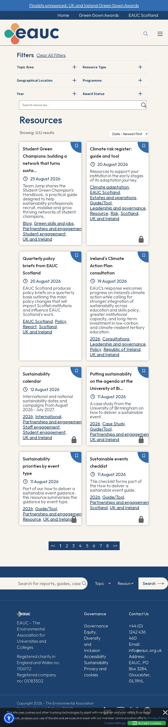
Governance (95, 626)
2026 (95, 338)
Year (20, 93)
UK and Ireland (37, 239)
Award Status (93, 93)
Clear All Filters (51, 55)
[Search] (143, 105)
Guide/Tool (101, 202)
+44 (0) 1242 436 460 (137, 632)
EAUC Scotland (143, 15)
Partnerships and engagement (53, 228)
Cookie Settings (114, 723)
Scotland (129, 213)
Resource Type (94, 67)
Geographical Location (34, 80)
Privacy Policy (157, 718)
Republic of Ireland (121, 349)
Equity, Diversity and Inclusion (92, 641)
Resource (99, 213)
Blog (27, 223)
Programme (92, 80)
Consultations (116, 338)
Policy (60, 321)
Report (30, 326)
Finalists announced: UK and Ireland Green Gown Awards (84, 5)
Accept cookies (149, 723)
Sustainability (95, 662)
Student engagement (44, 233)
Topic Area (25, 67)
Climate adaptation (109, 187)
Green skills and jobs (54, 223)
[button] (9, 718)
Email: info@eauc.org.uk (140, 647)
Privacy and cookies (95, 671)
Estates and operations (113, 197)
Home (63, 15)
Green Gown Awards (99, 15)
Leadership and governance (118, 208)
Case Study (113, 423)
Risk (114, 213)
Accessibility (95, 656)
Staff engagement (41, 427)
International (48, 416)
